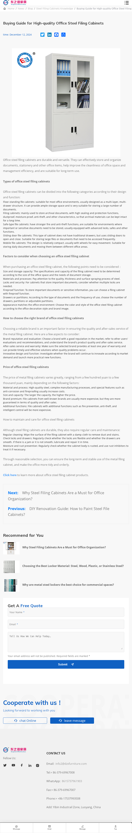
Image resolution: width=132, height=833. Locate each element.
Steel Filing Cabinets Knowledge (54, 8)
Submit (66, 664)
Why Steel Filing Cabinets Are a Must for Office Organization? (64, 547)
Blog (30, 8)
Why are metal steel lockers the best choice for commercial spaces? (68, 585)
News (21, 8)
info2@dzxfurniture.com (71, 764)
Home (11, 8)
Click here (9, 475)
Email (12, 624)
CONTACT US (55, 753)
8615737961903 (72, 781)
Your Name (15, 612)
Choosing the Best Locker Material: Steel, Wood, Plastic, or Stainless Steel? (73, 566)
